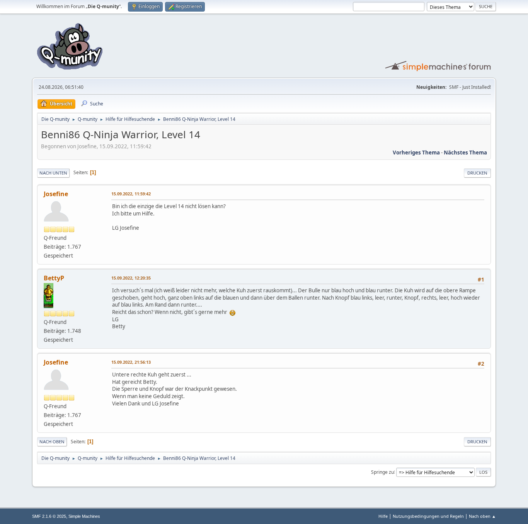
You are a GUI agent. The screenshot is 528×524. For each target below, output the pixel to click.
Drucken (477, 173)
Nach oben (52, 441)
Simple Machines (84, 516)
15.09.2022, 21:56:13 (131, 362)
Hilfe (383, 516)
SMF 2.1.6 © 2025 (49, 516)
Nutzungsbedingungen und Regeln (428, 516)
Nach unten (53, 173)
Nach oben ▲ (482, 516)
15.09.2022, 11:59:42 (131, 194)
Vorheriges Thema (416, 152)
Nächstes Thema (465, 152)
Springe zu (382, 471)
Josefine (56, 194)
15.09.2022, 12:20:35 (131, 278)
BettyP (54, 278)
